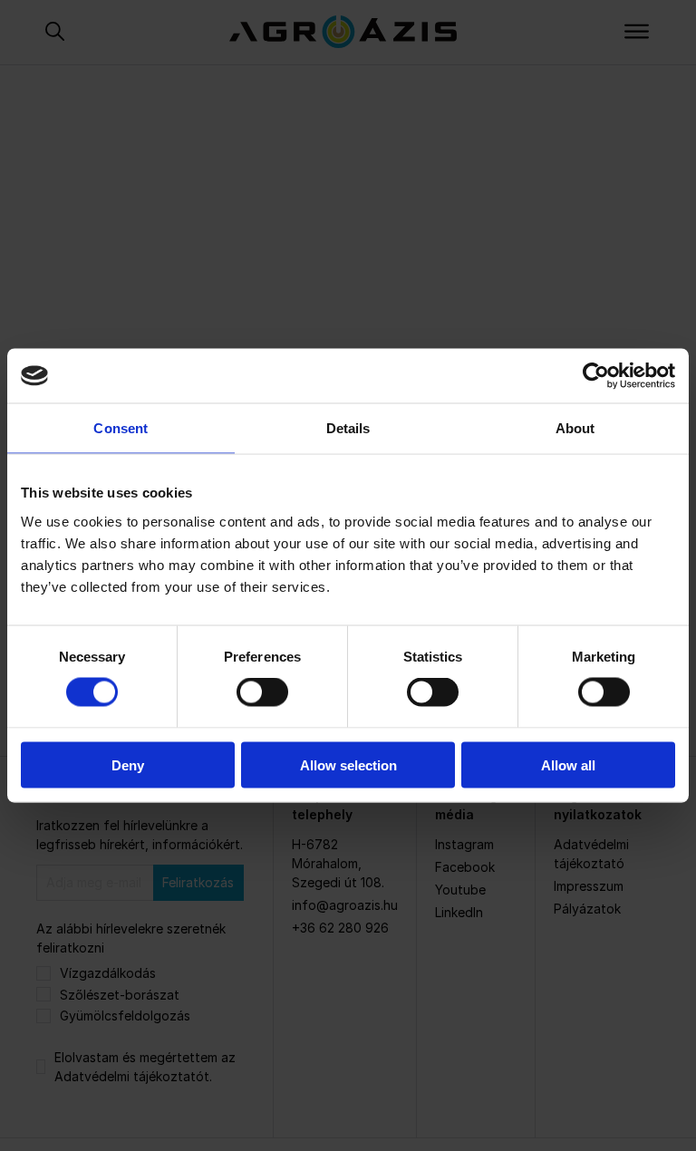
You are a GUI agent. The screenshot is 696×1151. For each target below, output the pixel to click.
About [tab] (575, 428)
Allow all (568, 764)
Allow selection (348, 764)
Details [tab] (348, 428)
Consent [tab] (120, 428)
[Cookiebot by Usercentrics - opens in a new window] (596, 376)
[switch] (262, 692)
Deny (127, 764)
